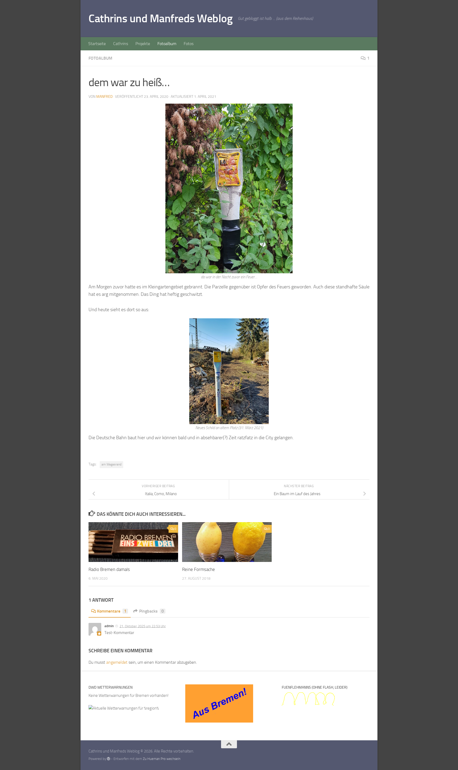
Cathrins (120, 43)
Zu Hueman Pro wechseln (161, 759)
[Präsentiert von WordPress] (108, 758)
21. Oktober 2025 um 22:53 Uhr (143, 626)
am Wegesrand (111, 464)
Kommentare (111, 611)
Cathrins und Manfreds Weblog (160, 18)
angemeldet (116, 662)
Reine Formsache (198, 569)
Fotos (188, 43)
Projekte (142, 43)
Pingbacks (151, 611)
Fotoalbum (166, 43)
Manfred (104, 96)
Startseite (97, 43)
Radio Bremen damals (109, 569)
